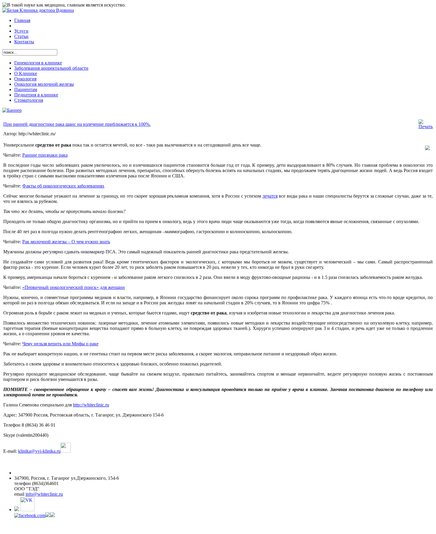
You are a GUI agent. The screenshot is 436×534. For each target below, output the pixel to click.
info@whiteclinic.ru (44, 494)
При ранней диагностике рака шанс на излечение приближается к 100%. (77, 124)
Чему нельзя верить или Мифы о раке (60, 343)
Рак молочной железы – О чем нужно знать (66, 241)
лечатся (270, 195)
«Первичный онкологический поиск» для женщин (73, 287)
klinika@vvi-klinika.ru (39, 451)
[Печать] (426, 126)
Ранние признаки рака (45, 155)
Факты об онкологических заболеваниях (63, 185)
